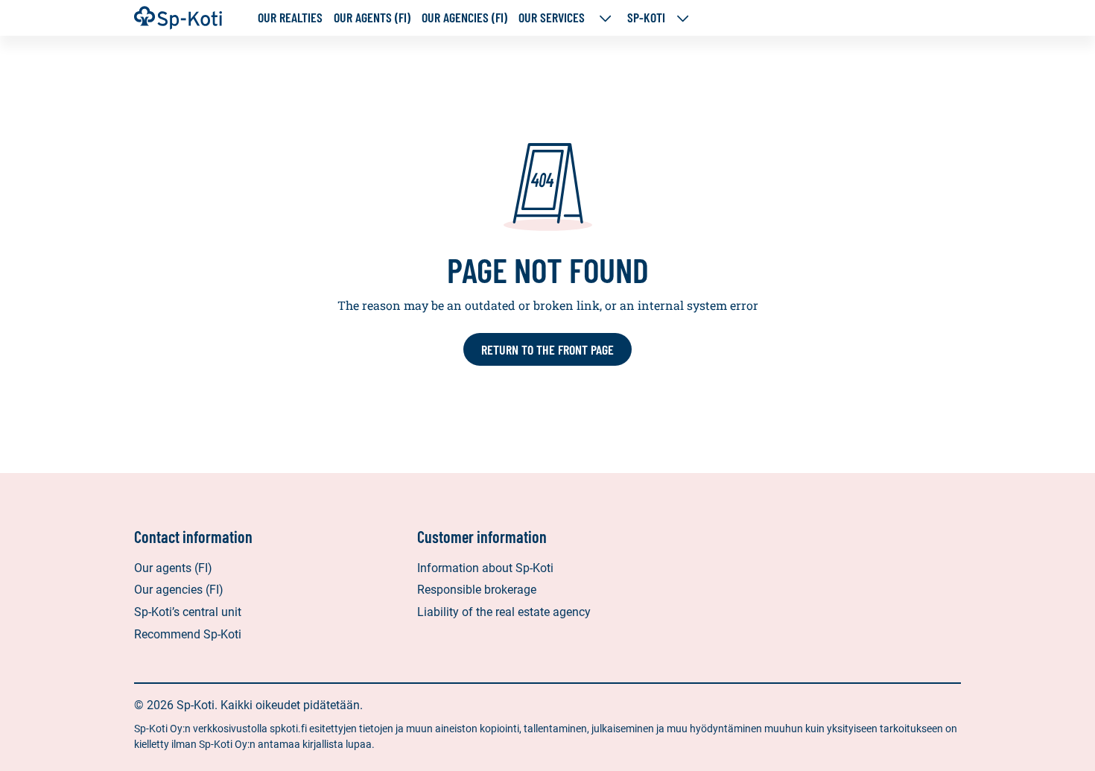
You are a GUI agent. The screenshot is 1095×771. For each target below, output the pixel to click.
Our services (553, 17)
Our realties (290, 17)
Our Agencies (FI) (464, 17)
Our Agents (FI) (372, 17)
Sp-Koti (646, 17)
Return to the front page (547, 349)
